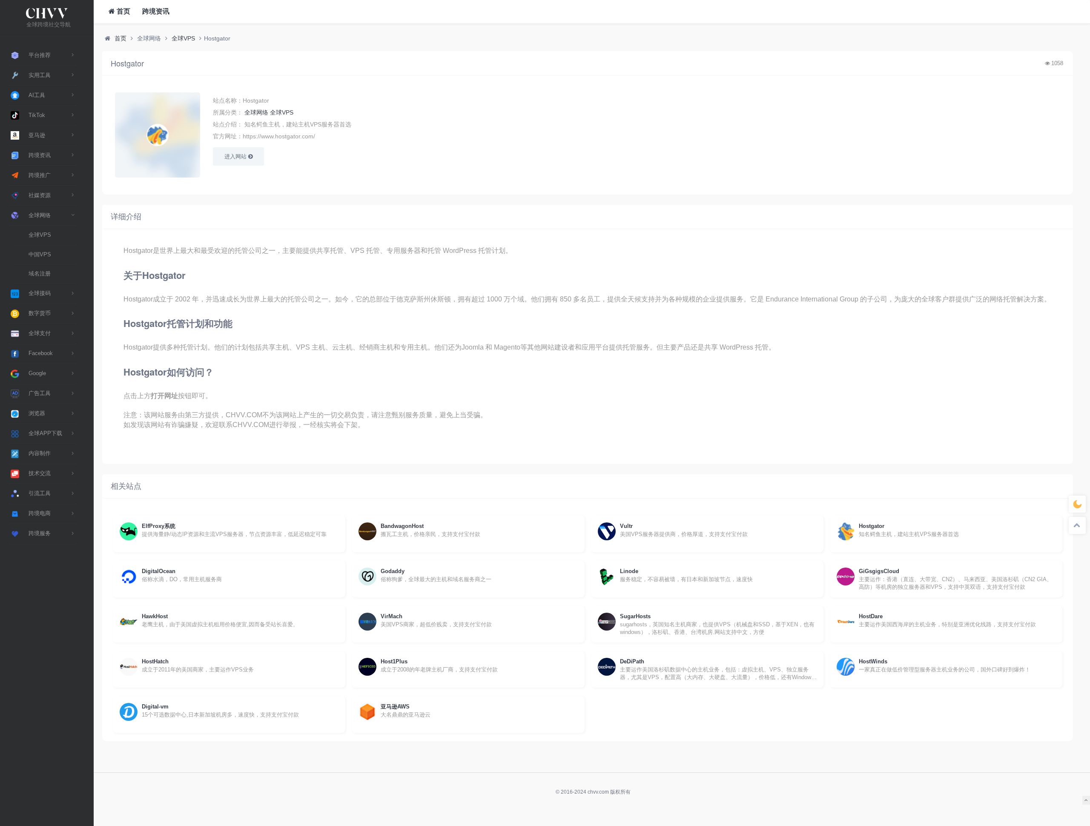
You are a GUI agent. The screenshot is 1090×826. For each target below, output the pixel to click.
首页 (122, 11)
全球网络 (256, 112)
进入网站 (236, 156)
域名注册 (40, 273)
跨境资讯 (155, 11)
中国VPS (40, 254)
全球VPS (40, 235)
